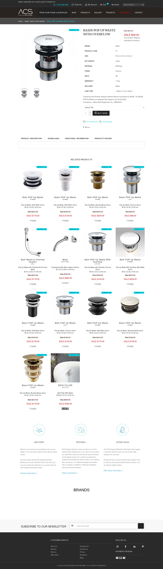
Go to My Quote (92, 121)
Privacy (82, 552)
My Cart (103, 4)
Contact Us (74, 30)
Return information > (70, 473)
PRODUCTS (85, 12)
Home (20, 21)
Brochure (54, 546)
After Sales (54, 555)
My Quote (115, 4)
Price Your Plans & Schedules (53, 12)
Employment (84, 546)
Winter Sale (124, 12)
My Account (92, 4)
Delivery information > (28, 473)
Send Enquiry (107, 121)
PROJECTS (110, 12)
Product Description (31, 138)
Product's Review (103, 138)
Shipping (137, 38)
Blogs (82, 558)
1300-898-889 (62, 4)
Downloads (53, 138)
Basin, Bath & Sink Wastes (35, 21)
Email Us (78, 4)
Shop (74, 12)
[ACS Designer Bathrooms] (26, 12)
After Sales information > (113, 470)
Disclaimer (83, 555)
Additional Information (77, 138)
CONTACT (139, 12)
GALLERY (98, 12)
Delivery (53, 549)
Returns (53, 552)
